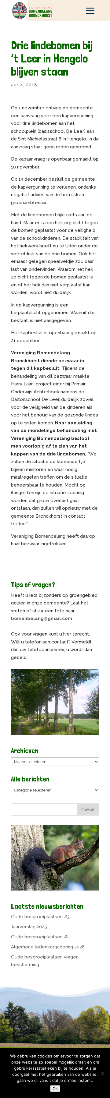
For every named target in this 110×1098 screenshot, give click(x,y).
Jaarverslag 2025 (29, 927)
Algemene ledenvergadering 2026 (48, 947)
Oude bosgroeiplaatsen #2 (40, 937)
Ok (55, 1088)
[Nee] (102, 1073)
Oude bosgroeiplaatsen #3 (40, 916)
